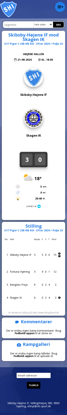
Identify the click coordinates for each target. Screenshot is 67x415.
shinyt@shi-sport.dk (39, 406)
